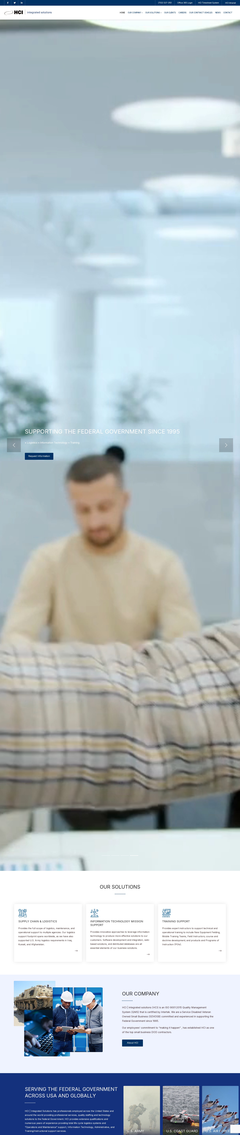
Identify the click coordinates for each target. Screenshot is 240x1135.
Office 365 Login (184, 3)
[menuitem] (122, 12)
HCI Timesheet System (208, 3)
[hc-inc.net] (28, 13)
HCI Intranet (230, 3)
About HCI (132, 1042)
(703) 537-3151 (165, 3)
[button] (14, 445)
